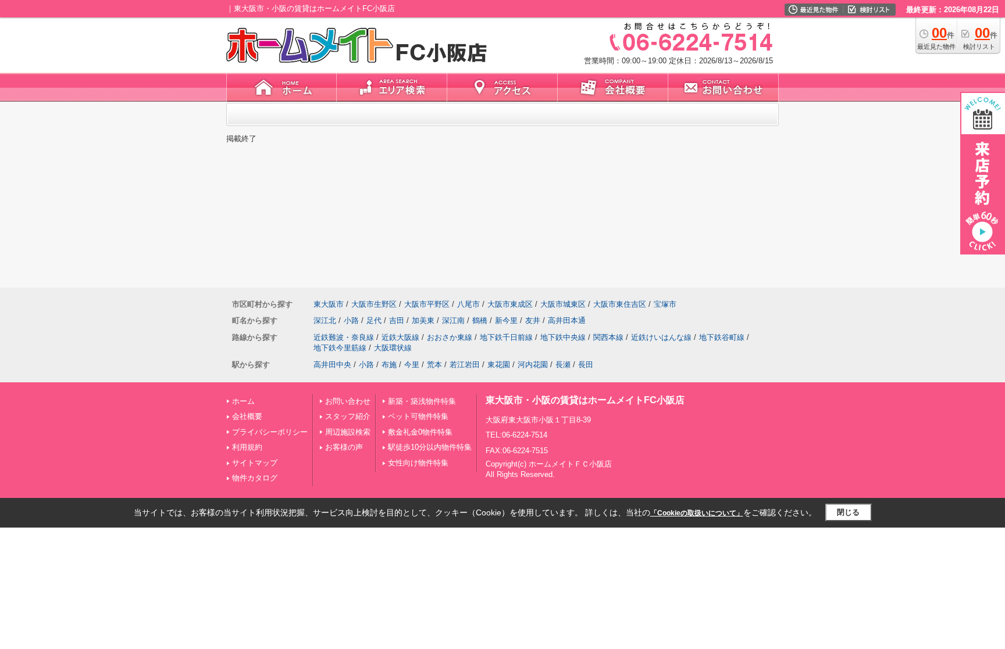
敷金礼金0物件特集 (420, 432)
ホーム (243, 401)
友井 (532, 320)
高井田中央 (332, 364)
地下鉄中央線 (563, 337)
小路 (351, 320)
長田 (585, 364)
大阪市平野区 (427, 304)
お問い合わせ (347, 401)
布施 (389, 364)
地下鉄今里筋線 (339, 347)
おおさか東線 (449, 337)
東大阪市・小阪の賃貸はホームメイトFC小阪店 (585, 400)
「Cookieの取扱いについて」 (696, 513)
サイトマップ (254, 462)
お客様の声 (344, 447)
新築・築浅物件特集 (422, 401)
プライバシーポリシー (270, 432)
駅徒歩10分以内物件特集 (430, 447)
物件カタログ (254, 478)
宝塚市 (665, 304)
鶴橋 (479, 320)
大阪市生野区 (374, 304)
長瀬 (563, 364)
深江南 (453, 320)
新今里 (506, 320)
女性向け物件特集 (418, 462)
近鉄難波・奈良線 (343, 337)
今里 (411, 364)
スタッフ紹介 (347, 416)
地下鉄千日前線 (506, 337)
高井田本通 (567, 320)
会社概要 (247, 416)
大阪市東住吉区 (619, 304)
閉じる (848, 512)
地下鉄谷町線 (721, 337)
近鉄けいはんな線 (661, 337)
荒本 (434, 364)
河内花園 (533, 364)
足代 (374, 320)
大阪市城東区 (563, 304)
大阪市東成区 (510, 304)
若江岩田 (465, 364)
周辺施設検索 (347, 432)
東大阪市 (328, 304)
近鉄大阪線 (400, 337)
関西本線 (608, 337)
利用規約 (247, 447)
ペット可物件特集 (418, 416)
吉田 (396, 320)
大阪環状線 (393, 347)
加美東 (423, 320)
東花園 (498, 364)
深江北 (324, 320)
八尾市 (468, 304)
